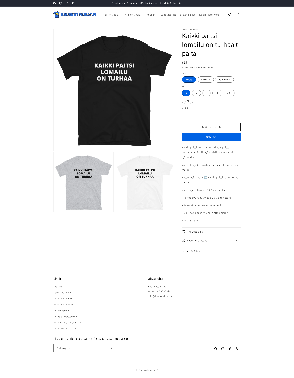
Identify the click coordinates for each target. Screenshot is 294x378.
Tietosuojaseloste (63, 310)
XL (217, 93)
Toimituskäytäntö (63, 298)
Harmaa (205, 79)
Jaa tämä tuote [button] (193, 251)
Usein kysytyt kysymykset (67, 322)
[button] (230, 14)
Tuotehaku (59, 286)
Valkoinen (224, 79)
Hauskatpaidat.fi (150, 370)
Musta (188, 79)
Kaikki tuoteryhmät (64, 292)
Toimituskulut (202, 67)
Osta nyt (211, 136)
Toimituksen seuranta (65, 328)
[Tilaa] (111, 348)
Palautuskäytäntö (63, 304)
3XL (187, 100)
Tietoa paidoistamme (65, 316)
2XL (229, 93)
